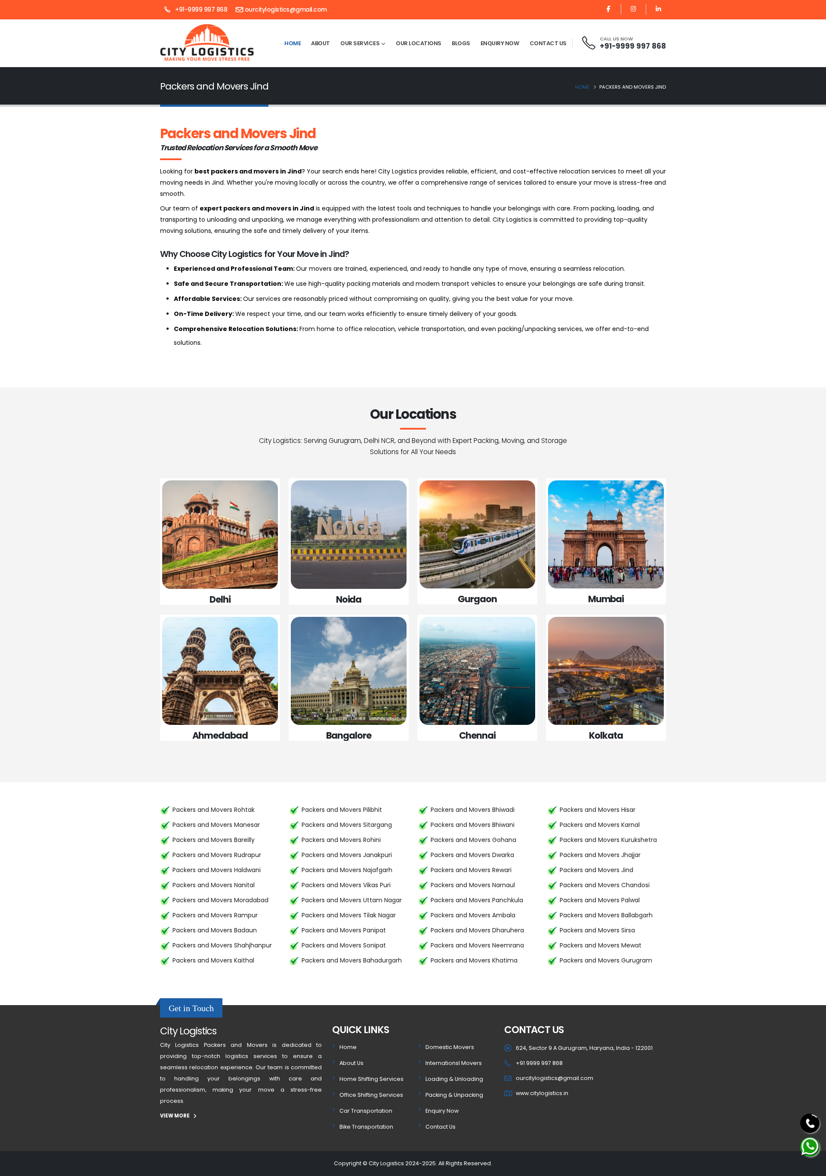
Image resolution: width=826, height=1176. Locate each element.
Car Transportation (365, 1110)
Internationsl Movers (453, 1063)
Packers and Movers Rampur (215, 915)
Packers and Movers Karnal (600, 824)
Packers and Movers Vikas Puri (346, 885)
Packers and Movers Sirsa (597, 930)
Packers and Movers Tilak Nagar (349, 915)
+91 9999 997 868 (539, 1063)
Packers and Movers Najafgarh (347, 870)
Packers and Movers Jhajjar (600, 855)
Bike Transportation (366, 1126)
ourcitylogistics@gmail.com (286, 9)
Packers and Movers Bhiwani (473, 824)
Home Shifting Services (371, 1079)
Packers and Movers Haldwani (217, 870)
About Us (351, 1063)
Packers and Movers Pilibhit (342, 809)
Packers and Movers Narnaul (473, 885)
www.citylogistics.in (542, 1093)
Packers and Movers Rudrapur (217, 855)
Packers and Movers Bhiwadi (473, 809)
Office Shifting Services (371, 1095)
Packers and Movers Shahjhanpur (222, 945)
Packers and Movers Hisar (597, 809)
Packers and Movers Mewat (600, 945)
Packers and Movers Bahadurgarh (352, 960)
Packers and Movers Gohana (473, 840)
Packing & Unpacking (454, 1095)
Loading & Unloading (454, 1079)
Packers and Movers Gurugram (606, 960)
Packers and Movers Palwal (600, 900)
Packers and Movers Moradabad (220, 900)
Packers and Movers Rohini (341, 840)
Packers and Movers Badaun (215, 930)
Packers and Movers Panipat (344, 930)
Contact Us (548, 43)
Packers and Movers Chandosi (605, 885)
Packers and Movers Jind (596, 870)
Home (292, 43)
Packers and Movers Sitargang (347, 824)
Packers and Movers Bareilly (214, 840)
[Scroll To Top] (811, 1166)
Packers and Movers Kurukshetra (608, 840)
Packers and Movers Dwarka (472, 855)
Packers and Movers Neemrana (477, 945)
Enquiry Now (500, 43)
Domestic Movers (449, 1047)
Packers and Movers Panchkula (477, 900)
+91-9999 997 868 (200, 9)
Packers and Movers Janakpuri (347, 855)
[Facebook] (608, 9)
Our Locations (418, 43)
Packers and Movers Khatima (474, 960)
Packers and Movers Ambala (473, 915)
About (320, 43)
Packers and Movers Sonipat (344, 945)
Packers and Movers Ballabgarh (606, 915)
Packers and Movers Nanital (214, 885)
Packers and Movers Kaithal (213, 960)
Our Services (359, 43)
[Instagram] (633, 9)
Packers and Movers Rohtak (214, 809)
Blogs (461, 43)
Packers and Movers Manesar (216, 824)
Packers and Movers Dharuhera (477, 930)
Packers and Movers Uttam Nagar (352, 900)
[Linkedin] (658, 9)
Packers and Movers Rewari (471, 870)
